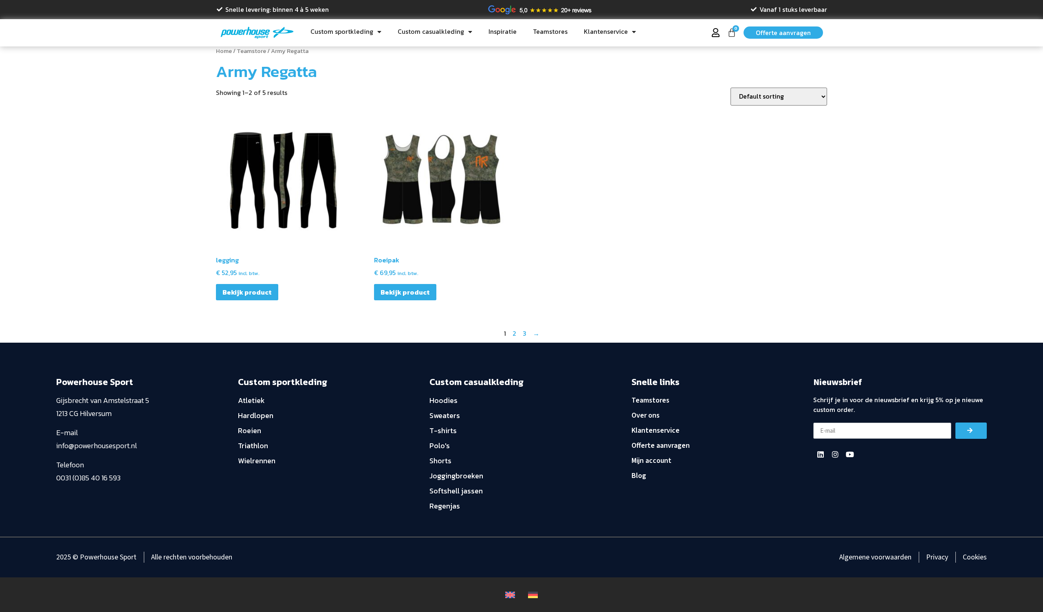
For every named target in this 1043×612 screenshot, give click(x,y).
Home (224, 50)
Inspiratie (502, 31)
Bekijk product (247, 292)
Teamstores (550, 31)
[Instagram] (835, 454)
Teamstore (251, 50)
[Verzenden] (971, 431)
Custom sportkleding (341, 31)
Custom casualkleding (431, 31)
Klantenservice (606, 31)
